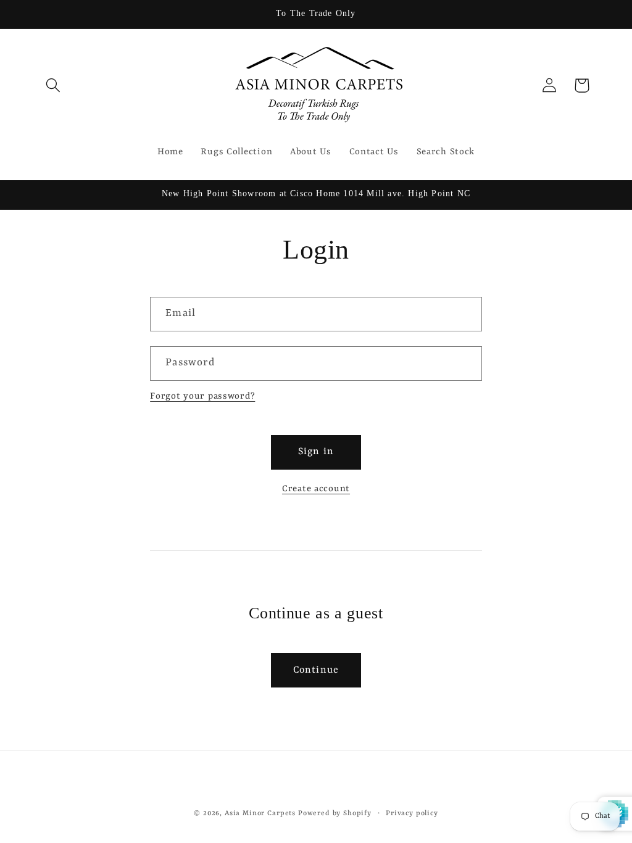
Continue (316, 670)
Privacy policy (412, 813)
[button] (53, 85)
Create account (316, 489)
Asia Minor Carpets (260, 813)
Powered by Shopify (335, 813)
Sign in (316, 451)
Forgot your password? (202, 396)
